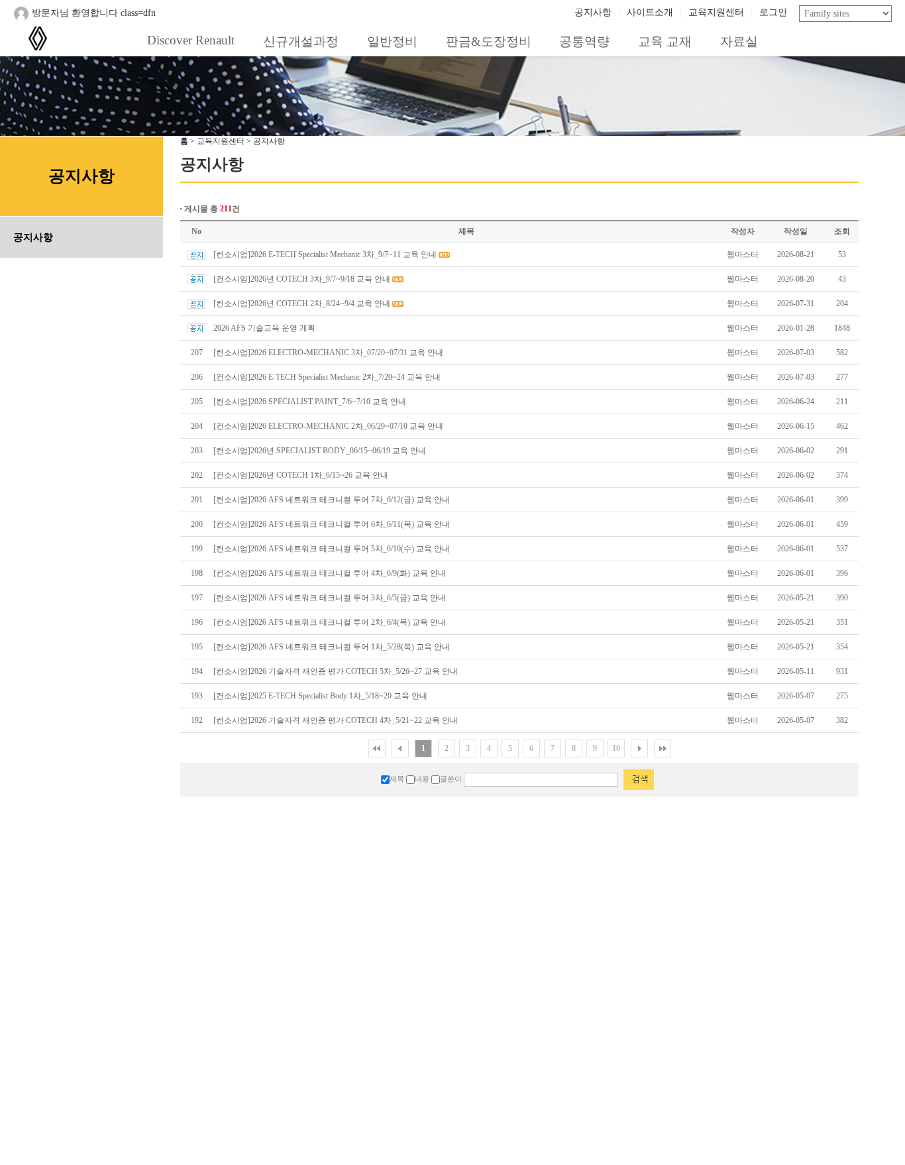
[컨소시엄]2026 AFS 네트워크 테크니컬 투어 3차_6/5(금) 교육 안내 (329, 597)
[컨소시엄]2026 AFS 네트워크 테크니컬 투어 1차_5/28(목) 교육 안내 (331, 646)
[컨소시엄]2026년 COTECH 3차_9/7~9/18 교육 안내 (301, 279)
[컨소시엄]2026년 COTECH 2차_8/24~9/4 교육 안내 (301, 303)
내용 (422, 779)
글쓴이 (451, 779)
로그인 (773, 12)
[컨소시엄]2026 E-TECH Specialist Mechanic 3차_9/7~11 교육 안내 (325, 254)
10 (616, 748)
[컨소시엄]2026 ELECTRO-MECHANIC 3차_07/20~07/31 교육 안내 (328, 352)
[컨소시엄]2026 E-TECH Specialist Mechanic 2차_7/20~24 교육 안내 (327, 377)
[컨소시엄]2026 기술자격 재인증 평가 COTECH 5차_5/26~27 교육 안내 (335, 671)
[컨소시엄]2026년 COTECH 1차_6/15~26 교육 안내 (300, 475)
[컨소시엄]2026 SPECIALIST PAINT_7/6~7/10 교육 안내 (309, 401)
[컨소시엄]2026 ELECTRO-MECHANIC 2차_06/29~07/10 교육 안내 (328, 426)
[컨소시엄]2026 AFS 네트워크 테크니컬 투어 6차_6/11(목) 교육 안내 (331, 524)
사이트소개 (650, 12)
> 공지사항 (265, 141)
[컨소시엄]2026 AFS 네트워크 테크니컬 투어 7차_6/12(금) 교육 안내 (331, 499)
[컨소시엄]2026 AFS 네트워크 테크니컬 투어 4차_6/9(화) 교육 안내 (329, 573)
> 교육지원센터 (217, 141)
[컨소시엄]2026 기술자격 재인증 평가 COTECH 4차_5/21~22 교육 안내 (335, 720)
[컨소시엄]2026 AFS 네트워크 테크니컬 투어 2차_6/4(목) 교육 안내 (329, 622)
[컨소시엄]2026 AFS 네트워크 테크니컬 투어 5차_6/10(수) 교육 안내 (331, 548)
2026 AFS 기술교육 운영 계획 (264, 328)
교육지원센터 (716, 12)
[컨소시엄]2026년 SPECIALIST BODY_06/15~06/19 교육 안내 (319, 450)
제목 (397, 779)
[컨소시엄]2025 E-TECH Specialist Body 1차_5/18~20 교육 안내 (320, 695)
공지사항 (593, 12)
